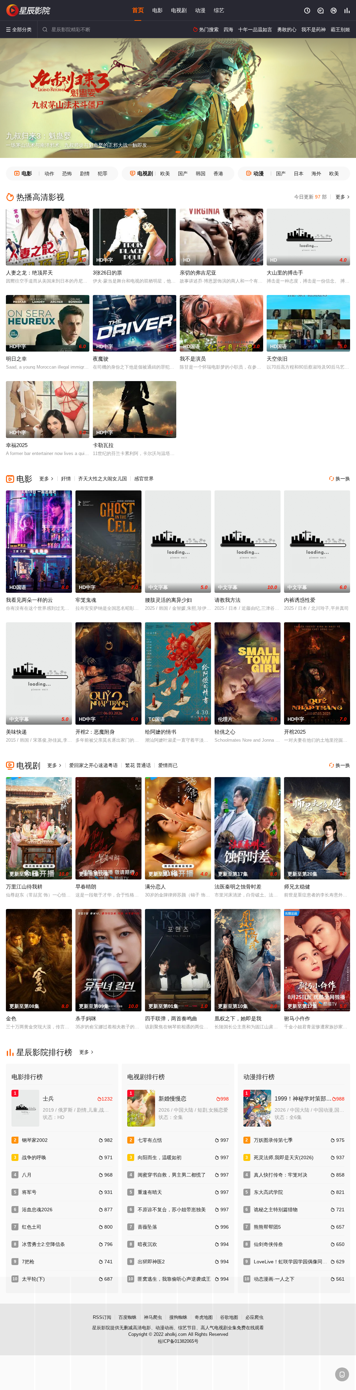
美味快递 (16, 732)
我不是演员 (193, 359)
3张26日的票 (107, 273)
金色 (11, 1018)
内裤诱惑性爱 (299, 600)
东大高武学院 (268, 1192)
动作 (49, 173)
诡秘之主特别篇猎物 (276, 1209)
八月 (27, 1175)
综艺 (219, 10)
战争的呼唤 (34, 1157)
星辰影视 (28, 10)
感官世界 (144, 478)
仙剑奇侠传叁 (268, 1244)
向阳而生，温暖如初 (159, 1157)
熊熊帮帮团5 (267, 1227)
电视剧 (179, 10)
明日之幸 (16, 359)
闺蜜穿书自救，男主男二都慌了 (172, 1175)
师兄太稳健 (297, 887)
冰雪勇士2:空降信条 (43, 1244)
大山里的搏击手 (285, 273)
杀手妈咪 (85, 1018)
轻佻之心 (225, 732)
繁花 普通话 (138, 765)
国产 (183, 173)
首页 (138, 10)
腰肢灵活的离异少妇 (168, 600)
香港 (218, 173)
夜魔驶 (100, 359)
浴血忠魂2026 (37, 1209)
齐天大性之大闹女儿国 (102, 478)
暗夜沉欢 (147, 1244)
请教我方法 (228, 600)
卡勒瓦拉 (103, 445)
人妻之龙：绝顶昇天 (29, 273)
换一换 (339, 478)
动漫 (200, 10)
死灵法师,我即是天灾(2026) (284, 1157)
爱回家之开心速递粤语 (93, 765)
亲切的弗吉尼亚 (198, 273)
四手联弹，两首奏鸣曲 (171, 1018)
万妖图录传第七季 (273, 1140)
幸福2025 (16, 445)
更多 (342, 197)
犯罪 (102, 173)
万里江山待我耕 (24, 887)
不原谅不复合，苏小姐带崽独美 (172, 1209)
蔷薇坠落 (147, 1227)
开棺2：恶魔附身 (95, 732)
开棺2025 (295, 732)
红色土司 (31, 1227)
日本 (299, 173)
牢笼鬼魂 (85, 600)
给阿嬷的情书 (160, 732)
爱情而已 (168, 765)
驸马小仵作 (297, 1018)
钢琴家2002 (35, 1140)
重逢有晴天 (150, 1192)
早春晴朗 (85, 887)
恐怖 (67, 173)
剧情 (85, 173)
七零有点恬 (150, 1140)
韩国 (200, 173)
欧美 (165, 173)
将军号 (29, 1192)
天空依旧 (277, 359)
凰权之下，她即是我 (238, 1018)
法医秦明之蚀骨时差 (238, 887)
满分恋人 (155, 887)
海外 (316, 173)
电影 (157, 10)
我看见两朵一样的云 (29, 600)
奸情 (66, 478)
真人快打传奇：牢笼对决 (280, 1175)
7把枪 (28, 1261)
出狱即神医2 (151, 1261)
